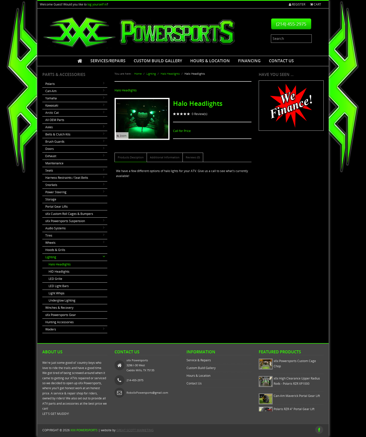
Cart (317, 4)
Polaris (50, 84)
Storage (50, 199)
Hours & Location (210, 60)
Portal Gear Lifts (56, 206)
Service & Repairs (198, 360)
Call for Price (182, 131)
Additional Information (165, 157)
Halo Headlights (60, 264)
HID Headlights (59, 271)
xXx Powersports (84, 430)
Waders (50, 329)
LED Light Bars (59, 286)
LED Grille (55, 279)
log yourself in (97, 4)
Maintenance (54, 163)
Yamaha (51, 98)
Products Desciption (131, 157)
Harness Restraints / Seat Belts (66, 178)
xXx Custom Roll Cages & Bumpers (69, 214)
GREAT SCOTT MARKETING (135, 430)
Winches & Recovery (59, 308)
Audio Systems (55, 228)
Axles (49, 127)
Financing (249, 60)
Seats (49, 170)
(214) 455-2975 (291, 24)
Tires (48, 235)
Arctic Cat (52, 113)
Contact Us (281, 60)
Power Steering (55, 192)
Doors (49, 149)
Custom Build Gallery (158, 60)
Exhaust (50, 156)
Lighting (50, 257)
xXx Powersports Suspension (65, 221)
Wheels (50, 243)
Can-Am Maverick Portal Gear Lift (297, 396)
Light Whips (56, 293)
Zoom (122, 135)
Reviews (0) (193, 157)
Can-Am (51, 91)
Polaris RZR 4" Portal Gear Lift (294, 409)
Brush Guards (54, 141)
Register (298, 4)
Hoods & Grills (55, 250)
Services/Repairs (107, 60)
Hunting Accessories (59, 322)
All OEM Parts (54, 120)
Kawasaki (51, 105)
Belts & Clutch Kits (57, 134)
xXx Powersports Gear (60, 315)
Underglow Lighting (62, 300)
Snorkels (51, 185)
